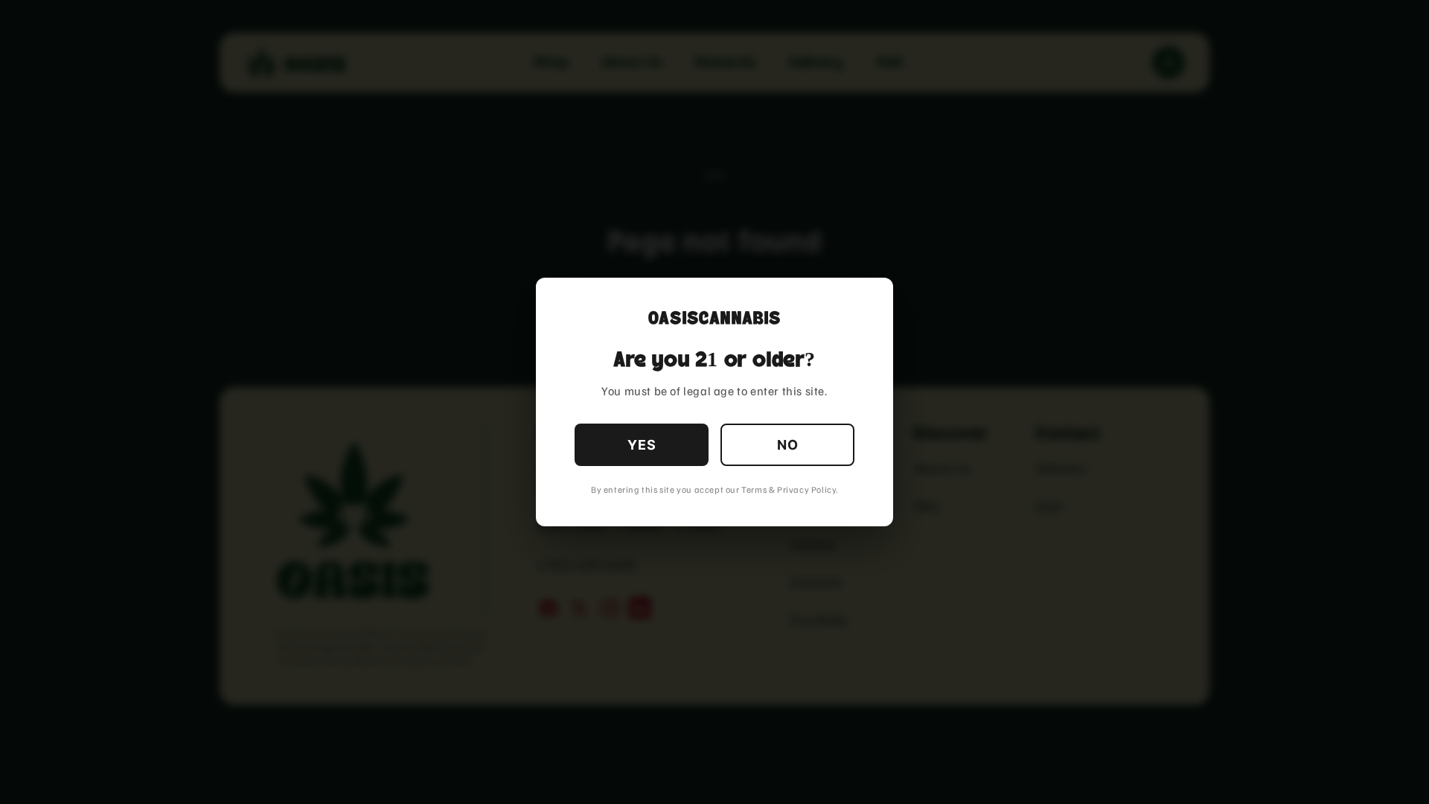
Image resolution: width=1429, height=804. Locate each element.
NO (788, 445)
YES (641, 445)
